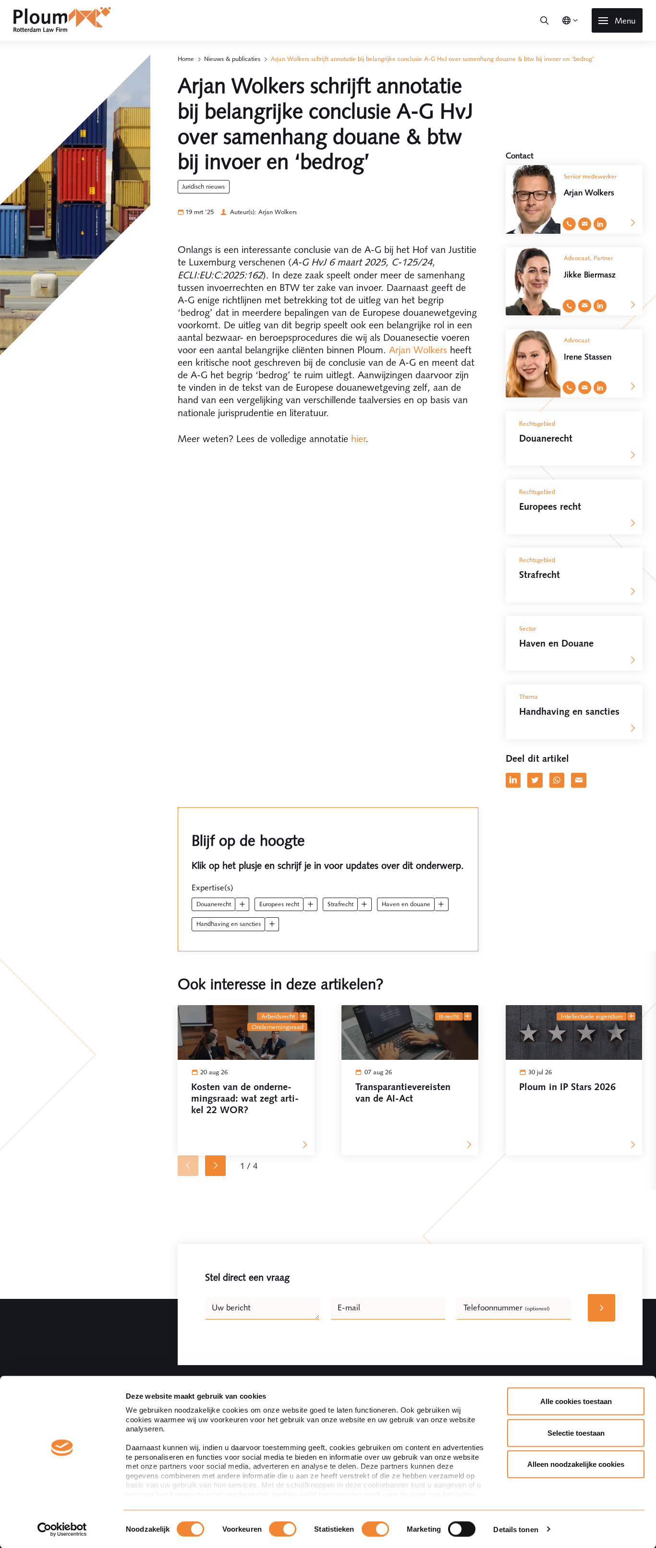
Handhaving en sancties (228, 924)
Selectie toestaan (576, 1432)
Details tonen (515, 1529)
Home (186, 59)
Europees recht (279, 904)
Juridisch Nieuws (203, 186)
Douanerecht (213, 904)
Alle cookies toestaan (576, 1401)
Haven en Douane (406, 904)
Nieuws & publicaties (232, 59)
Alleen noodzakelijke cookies (575, 1464)
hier (358, 438)
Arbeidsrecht (278, 1016)
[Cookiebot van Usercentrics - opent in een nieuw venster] (62, 1529)
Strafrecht (340, 904)
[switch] (282, 1528)
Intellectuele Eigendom (592, 1016)
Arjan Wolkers (418, 350)
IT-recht (449, 1016)
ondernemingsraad (278, 1027)
